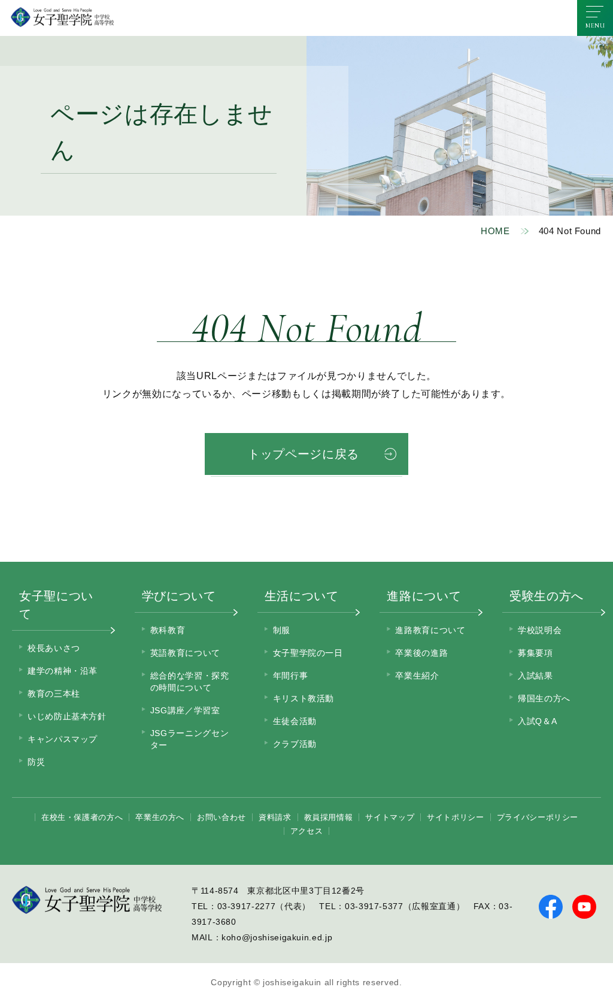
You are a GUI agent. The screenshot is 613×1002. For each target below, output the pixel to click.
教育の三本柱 (54, 693)
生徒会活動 (295, 721)
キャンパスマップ (63, 739)
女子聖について (56, 604)
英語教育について (185, 653)
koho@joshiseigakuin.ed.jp (276, 937)
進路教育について (430, 630)
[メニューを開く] (595, 18)
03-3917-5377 (374, 906)
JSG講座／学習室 (185, 710)
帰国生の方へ (544, 698)
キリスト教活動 (303, 698)
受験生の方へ (546, 596)
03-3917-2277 (246, 906)
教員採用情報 (328, 817)
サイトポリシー (455, 817)
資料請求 (275, 817)
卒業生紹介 (417, 675)
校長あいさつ (54, 648)
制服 (281, 630)
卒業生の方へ (159, 817)
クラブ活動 (295, 744)
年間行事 (290, 675)
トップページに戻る (303, 454)
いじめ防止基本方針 (67, 716)
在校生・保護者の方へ (82, 817)
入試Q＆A (537, 721)
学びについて (179, 596)
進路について (424, 596)
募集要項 (535, 653)
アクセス (306, 831)
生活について (302, 596)
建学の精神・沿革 (63, 671)
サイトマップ (389, 817)
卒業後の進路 (421, 653)
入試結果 (535, 675)
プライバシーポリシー (537, 817)
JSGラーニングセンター (189, 739)
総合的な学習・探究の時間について (189, 681)
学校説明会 (540, 630)
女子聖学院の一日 (308, 653)
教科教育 (168, 630)
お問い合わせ (221, 817)
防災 (36, 762)
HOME (495, 231)
